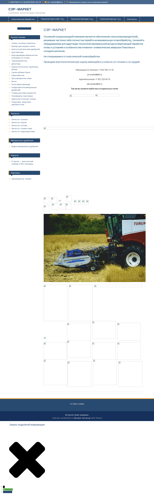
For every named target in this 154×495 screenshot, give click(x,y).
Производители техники (21, 179)
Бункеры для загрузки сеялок (23, 46)
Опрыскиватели (17, 75)
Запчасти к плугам (18, 122)
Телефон (8, 492)
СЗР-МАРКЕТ (19, 9)
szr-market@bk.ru (55, 2)
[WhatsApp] (4, 489)
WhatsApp (9, 489)
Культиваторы (17, 52)
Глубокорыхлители (19, 61)
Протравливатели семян (21, 78)
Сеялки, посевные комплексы (23, 43)
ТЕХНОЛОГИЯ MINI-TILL (82, 19)
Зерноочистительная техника (23, 99)
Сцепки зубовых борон (20, 72)
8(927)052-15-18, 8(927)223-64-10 (26, 2)
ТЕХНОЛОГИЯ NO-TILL (110, 19)
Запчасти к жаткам (19, 125)
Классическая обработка (23, 19)
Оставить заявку (24, 28)
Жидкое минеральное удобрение (24, 146)
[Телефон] (4, 492)
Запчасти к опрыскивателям (23, 131)
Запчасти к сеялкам (19, 119)
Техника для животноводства (23, 93)
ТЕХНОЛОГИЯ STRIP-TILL (52, 19)
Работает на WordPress (62, 418)
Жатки (13, 81)
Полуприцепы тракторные (22, 96)
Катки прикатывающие (20, 84)
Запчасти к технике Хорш (21, 128)
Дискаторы (15, 64)
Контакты (132, 19)
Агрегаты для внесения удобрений (25, 49)
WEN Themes (96, 418)
